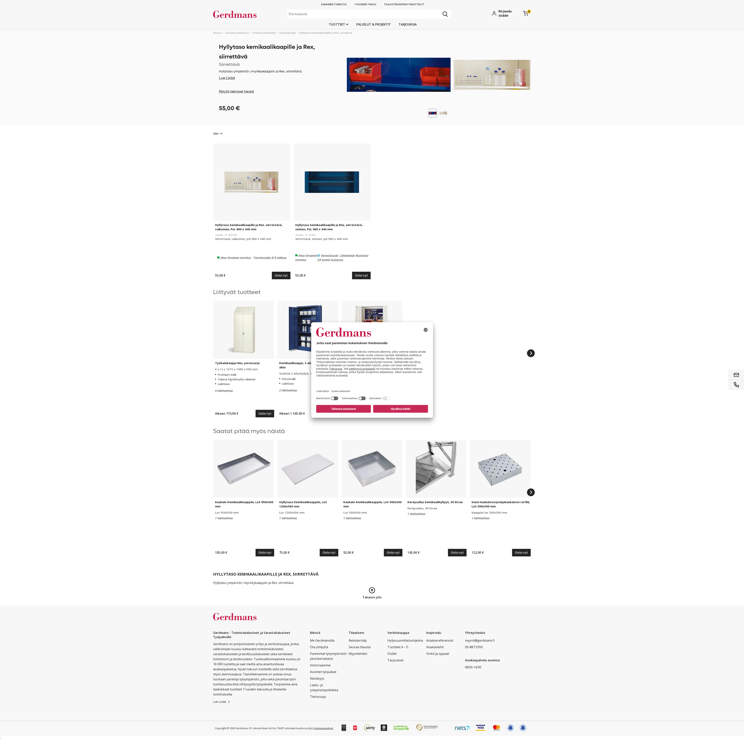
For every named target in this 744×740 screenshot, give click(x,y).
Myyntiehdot (358, 653)
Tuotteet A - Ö (398, 647)
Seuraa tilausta (360, 647)
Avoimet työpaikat (323, 672)
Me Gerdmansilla (322, 640)
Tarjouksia (408, 24)
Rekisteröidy (358, 640)
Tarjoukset (396, 660)
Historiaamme (320, 665)
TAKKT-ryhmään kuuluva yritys (295, 728)
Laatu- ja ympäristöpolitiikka (324, 687)
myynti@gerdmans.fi (479, 640)
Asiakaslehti (435, 647)
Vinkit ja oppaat (437, 653)
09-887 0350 (474, 647)
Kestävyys (317, 678)
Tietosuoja (318, 696)
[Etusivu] (242, 14)
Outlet (392, 653)
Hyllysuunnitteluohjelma (405, 640)
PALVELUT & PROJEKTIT (373, 24)
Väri (216, 133)
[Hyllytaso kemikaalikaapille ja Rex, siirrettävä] (433, 113)
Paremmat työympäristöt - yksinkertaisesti (329, 656)
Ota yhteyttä (319, 647)
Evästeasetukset (323, 728)
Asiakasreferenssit (439, 640)
